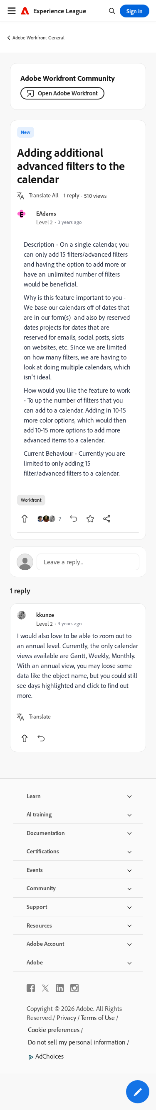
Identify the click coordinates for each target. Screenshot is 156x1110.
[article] (78, 677)
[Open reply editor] (78, 562)
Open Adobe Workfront (68, 93)
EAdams (46, 213)
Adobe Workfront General (38, 37)
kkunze (45, 614)
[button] (44, 196)
